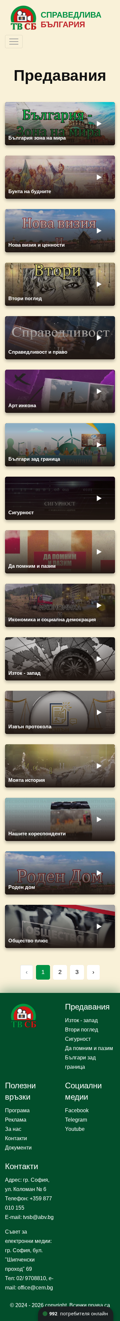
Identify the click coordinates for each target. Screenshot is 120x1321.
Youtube (75, 1129)
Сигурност (78, 1039)
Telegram (76, 1120)
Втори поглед (81, 1029)
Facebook (77, 1110)
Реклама (15, 1120)
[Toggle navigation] (14, 41)
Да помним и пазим (89, 1048)
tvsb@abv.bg (38, 1217)
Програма (17, 1110)
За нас (13, 1129)
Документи (18, 1147)
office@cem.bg (35, 1287)
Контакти (16, 1138)
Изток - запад (81, 1020)
